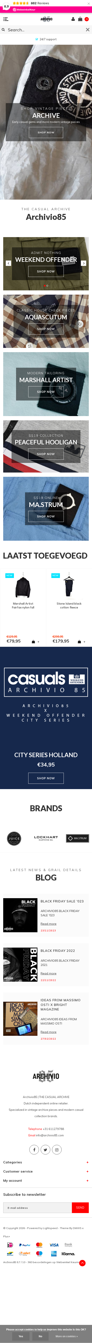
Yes (21, 1336)
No (40, 1336)
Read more (48, 924)
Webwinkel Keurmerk (69, 1262)
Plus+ (6, 1236)
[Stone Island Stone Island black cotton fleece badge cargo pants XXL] (23, 585)
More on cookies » (67, 1336)
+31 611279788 (53, 1129)
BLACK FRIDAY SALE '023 (62, 901)
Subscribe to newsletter (24, 1194)
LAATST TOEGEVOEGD (45, 555)
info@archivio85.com (50, 1135)
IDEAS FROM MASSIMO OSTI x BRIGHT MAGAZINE (61, 1004)
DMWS (77, 1228)
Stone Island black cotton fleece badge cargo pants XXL (23, 606)
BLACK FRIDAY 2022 (58, 951)
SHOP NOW (46, 271)
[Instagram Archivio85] (57, 1149)
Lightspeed (50, 1228)
